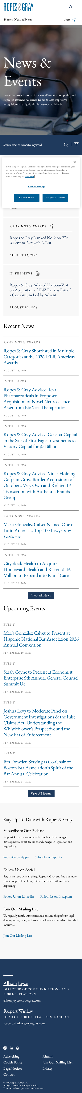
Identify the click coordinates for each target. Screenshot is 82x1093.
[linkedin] (11, 1048)
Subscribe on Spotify (48, 857)
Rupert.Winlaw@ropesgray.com (24, 1023)
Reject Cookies (26, 197)
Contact (8, 1074)
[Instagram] (5, 1048)
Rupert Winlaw (18, 1011)
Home (7, 19)
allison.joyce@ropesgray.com (22, 1000)
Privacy (47, 1068)
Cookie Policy (12, 1062)
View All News (41, 595)
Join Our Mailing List (17, 935)
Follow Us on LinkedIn (18, 896)
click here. (29, 176)
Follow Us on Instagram (56, 896)
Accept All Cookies (55, 197)
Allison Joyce (15, 983)
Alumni (48, 1056)
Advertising (11, 1056)
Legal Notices (12, 1068)
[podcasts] (17, 1048)
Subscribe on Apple (16, 857)
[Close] (74, 162)
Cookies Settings (36, 186)
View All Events (41, 793)
